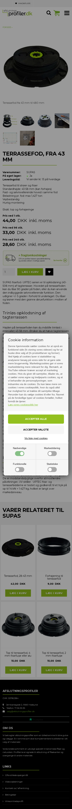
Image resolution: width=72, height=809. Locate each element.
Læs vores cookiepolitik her (23, 404)
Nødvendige (19, 448)
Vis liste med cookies (36, 438)
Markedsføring (52, 448)
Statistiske (52, 464)
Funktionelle (19, 464)
